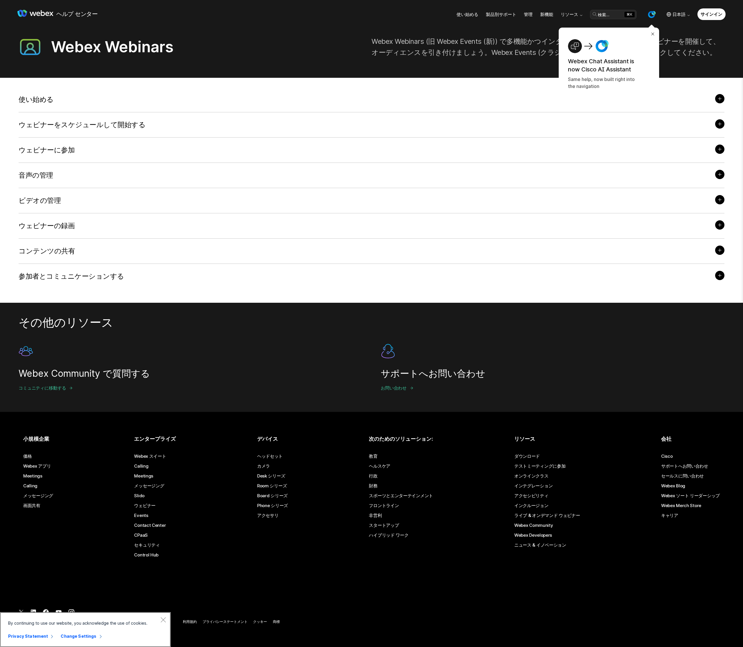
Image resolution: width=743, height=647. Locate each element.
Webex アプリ (37, 466)
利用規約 (190, 621)
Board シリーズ (272, 496)
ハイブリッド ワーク (388, 535)
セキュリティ (147, 545)
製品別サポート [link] (501, 14)
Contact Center (150, 525)
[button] (651, 14)
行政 (373, 476)
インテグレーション (533, 486)
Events (141, 515)
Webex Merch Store (681, 506)
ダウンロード (527, 456)
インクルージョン (531, 506)
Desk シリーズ (271, 476)
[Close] (163, 620)
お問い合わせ (394, 388)
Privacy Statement (28, 636)
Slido (139, 496)
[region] (85, 629)
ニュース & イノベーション (540, 545)
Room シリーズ (272, 486)
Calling (30, 486)
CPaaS (141, 535)
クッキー (260, 621)
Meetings (32, 476)
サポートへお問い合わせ (684, 466)
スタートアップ (384, 525)
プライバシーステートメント (225, 621)
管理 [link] (528, 14)
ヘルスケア (379, 466)
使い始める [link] (467, 14)
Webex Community (533, 525)
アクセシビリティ (531, 496)
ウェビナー (145, 506)
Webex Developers (533, 535)
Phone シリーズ (272, 506)
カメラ (263, 466)
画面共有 (31, 506)
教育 (373, 456)
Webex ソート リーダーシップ (690, 496)
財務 (373, 486)
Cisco (667, 456)
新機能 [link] (546, 14)
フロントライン (384, 506)
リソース (569, 14)
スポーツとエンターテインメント (401, 496)
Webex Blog (673, 486)
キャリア (669, 515)
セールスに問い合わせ (682, 476)
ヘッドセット (270, 456)
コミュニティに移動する (42, 388)
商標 (276, 621)
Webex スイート (150, 456)
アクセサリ (268, 515)
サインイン (711, 14)
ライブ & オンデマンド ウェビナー (547, 515)
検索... (603, 14)
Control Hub (146, 555)
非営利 (375, 515)
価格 (27, 456)
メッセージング (38, 496)
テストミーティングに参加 (539, 466)
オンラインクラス (531, 476)
